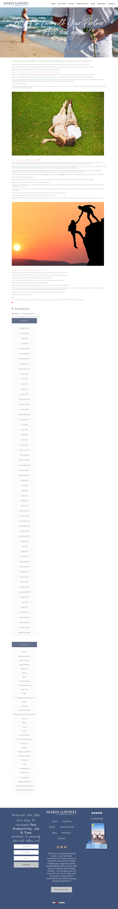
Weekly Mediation (24, 782)
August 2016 (24, 419)
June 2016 (24, 430)
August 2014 (24, 541)
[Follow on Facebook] (57, 847)
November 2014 (24, 526)
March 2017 (24, 389)
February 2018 (24, 348)
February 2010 (24, 617)
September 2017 (24, 369)
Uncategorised (24, 768)
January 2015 (24, 516)
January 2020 (24, 333)
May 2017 (24, 384)
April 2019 (24, 343)
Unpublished (24, 777)
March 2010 (24, 612)
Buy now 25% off (61, 889)
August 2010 (24, 597)
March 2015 (24, 506)
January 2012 (24, 577)
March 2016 (24, 445)
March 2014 (24, 556)
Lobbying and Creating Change (24, 714)
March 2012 (24, 572)
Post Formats (24, 735)
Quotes (24, 748)
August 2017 (24, 374)
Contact (111, 4)
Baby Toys (24, 669)
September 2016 (24, 414)
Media (24, 723)
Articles (24, 652)
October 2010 (24, 587)
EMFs (24, 693)
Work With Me (83, 4)
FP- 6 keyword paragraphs (24, 698)
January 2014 (24, 567)
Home (53, 4)
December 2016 (24, 399)
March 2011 (24, 582)
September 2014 (24, 536)
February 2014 (24, 561)
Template (24, 760)
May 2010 (24, 607)
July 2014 (24, 546)
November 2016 (24, 404)
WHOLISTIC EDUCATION (24, 790)
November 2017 (24, 359)
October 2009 (24, 627)
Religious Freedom (24, 752)
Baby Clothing (24, 664)
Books (24, 677)
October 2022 (24, 328)
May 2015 (24, 496)
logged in (24, 317)
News (24, 727)
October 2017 (24, 364)
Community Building (24, 685)
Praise (71, 4)
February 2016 (24, 450)
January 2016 (24, 455)
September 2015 (24, 475)
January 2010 (24, 622)
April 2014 (24, 551)
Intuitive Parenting (24, 710)
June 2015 (24, 490)
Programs (24, 743)
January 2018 (24, 354)
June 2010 (24, 602)
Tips (24, 764)
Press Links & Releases (24, 739)
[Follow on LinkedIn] (65, 847)
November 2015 (24, 465)
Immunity (24, 706)
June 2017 (24, 379)
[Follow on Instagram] (61, 847)
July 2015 (24, 485)
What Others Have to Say (24, 786)
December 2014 (24, 521)
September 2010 (24, 592)
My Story (62, 4)
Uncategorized (24, 772)
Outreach (102, 4)
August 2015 (24, 480)
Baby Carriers (24, 660)
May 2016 (24, 435)
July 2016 (24, 425)
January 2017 (24, 394)
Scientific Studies (24, 756)
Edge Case (24, 689)
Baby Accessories (24, 656)
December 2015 (24, 460)
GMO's (24, 702)
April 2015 (24, 501)
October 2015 (24, 470)
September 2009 (24, 632)
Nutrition (24, 731)
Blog (93, 4)
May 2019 (24, 338)
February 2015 (24, 511)
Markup (24, 718)
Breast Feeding (24, 681)
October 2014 (24, 531)
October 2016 (24, 409)
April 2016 (24, 440)
